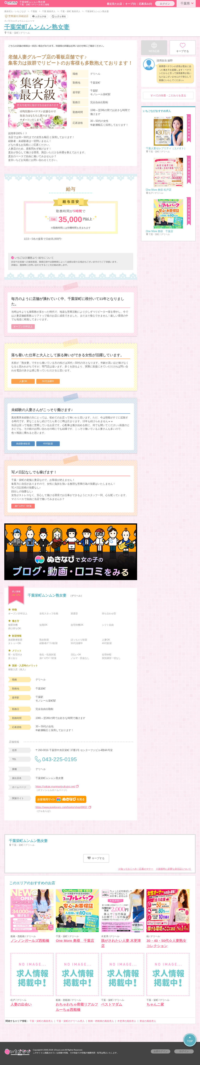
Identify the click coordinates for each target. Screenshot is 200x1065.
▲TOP (190, 1039)
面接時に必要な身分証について (174, 869)
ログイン (165, 3)
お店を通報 (60, 16)
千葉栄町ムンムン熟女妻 (37, 27)
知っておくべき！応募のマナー (137, 869)
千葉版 (34, 11)
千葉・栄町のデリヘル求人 (70, 1021)
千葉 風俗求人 (48, 11)
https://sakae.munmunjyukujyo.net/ (55, 786)
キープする (97, 858)
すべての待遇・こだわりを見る (168, 95)
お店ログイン (161, 1051)
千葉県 (185, 3)
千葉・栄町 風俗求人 (70, 11)
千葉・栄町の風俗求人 (41, 1021)
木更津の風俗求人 (126, 1021)
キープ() (130, 3)
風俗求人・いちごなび (15, 11)
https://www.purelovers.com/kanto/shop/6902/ (62, 807)
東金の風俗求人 (148, 1021)
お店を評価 (40, 16)
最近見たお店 (114, 3)
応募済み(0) (145, 3)
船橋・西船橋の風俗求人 (101, 1021)
